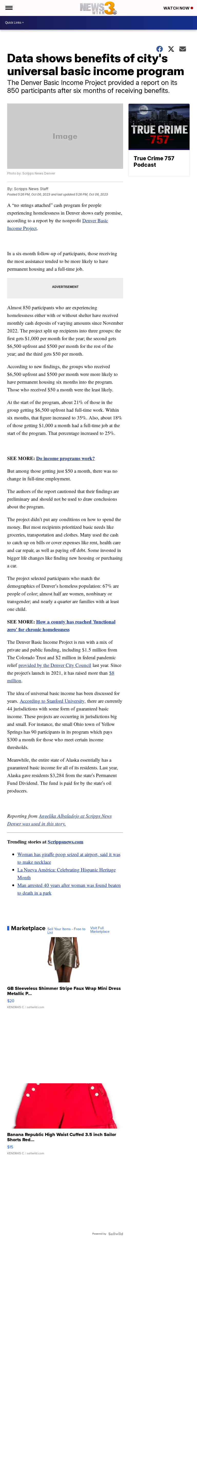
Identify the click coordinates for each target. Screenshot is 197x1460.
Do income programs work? (65, 458)
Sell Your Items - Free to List (66, 931)
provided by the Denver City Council (54, 665)
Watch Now (177, 8)
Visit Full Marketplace (100, 930)
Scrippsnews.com (65, 841)
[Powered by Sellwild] (115, 1234)
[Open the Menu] (8, 8)
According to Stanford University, (53, 701)
